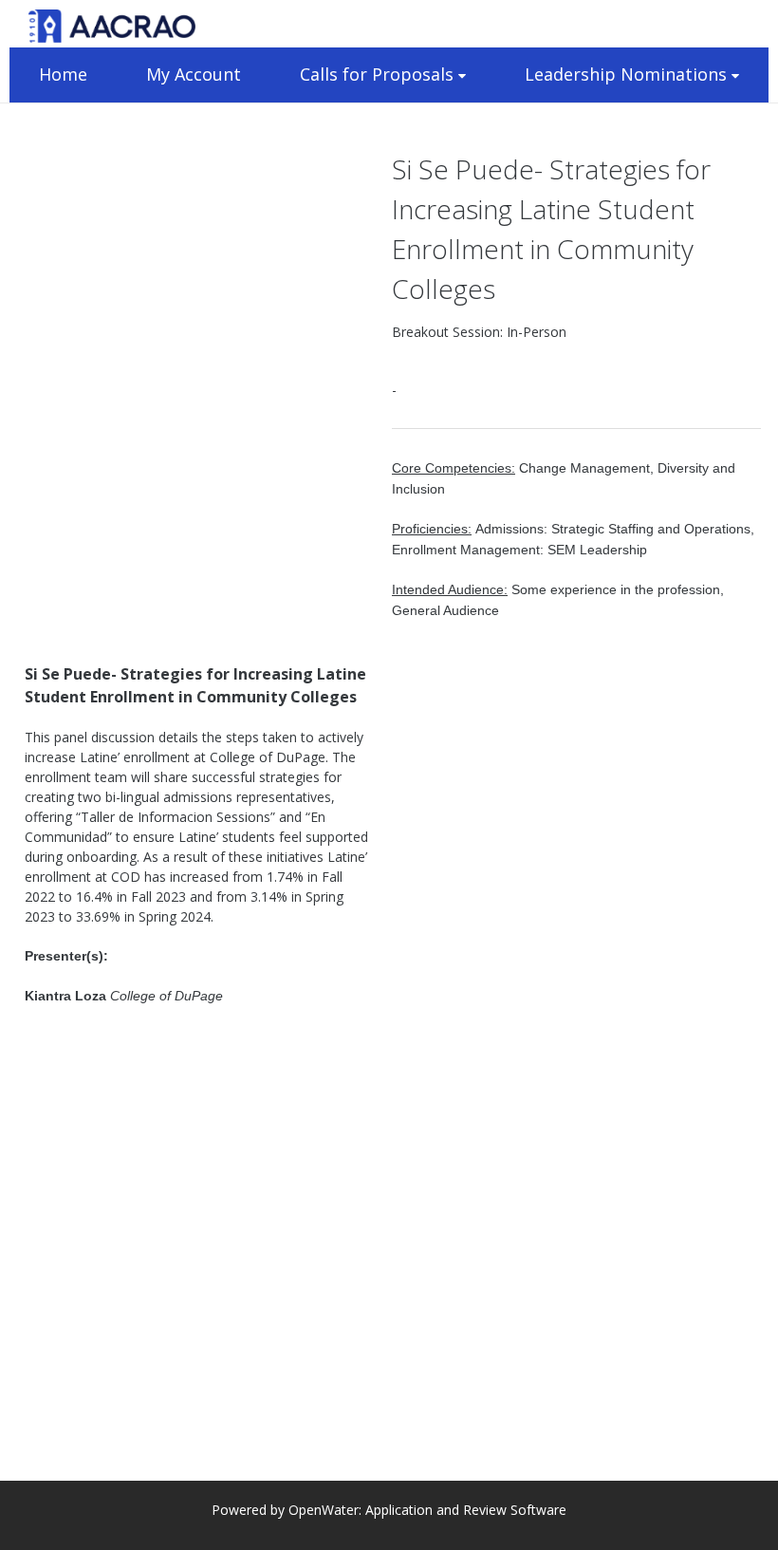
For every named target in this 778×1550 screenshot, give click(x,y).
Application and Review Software (465, 1510)
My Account (193, 74)
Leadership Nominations (626, 74)
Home (63, 74)
